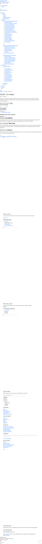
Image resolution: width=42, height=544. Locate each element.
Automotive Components (10, 46)
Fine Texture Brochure (10, 60)
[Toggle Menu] (0, 4)
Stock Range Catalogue (9, 63)
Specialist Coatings (8, 22)
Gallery (4, 84)
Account (4, 417)
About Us (6, 221)
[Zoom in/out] (0, 542)
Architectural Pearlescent (10, 26)
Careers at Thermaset (7, 414)
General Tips (7, 73)
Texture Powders (8, 35)
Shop (3, 85)
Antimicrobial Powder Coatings (11, 23)
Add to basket (3, 108)
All (3, 91)
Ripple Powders (8, 37)
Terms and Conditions (7, 446)
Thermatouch (7, 33)
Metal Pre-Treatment (9, 69)
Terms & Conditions (8, 225)
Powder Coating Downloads (8, 444)
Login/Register (4, 5)
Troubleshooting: (8, 72)
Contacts (5, 442)
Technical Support (6, 66)
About (4, 15)
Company (3, 13)
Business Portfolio (6, 17)
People (4, 16)
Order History (6, 419)
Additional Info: (8, 78)
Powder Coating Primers (9, 28)
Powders (3, 19)
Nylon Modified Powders (9, 27)
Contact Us (5, 217)
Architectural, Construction (10, 48)
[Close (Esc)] (3, 542)
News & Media (6, 18)
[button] (2, 88)
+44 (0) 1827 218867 (7, 438)
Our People (5, 410)
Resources (4, 65)
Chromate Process (8, 77)
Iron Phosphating (8, 74)
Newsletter (5, 422)
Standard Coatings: (8, 34)
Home (3, 12)
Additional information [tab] (6, 112)
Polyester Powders (8, 39)
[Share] (2, 542)
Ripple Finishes (8, 62)
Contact (3, 87)
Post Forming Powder (9, 29)
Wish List (5, 421)
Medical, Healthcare (9, 50)
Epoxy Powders (8, 41)
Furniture (7, 51)
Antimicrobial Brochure (10, 57)
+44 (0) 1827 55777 (3, 0)
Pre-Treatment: (8, 68)
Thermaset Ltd (7, 534)
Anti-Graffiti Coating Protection (11, 32)
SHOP (1, 90)
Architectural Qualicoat (9, 24)
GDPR (4, 420)
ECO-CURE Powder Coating (10, 30)
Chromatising (7, 71)
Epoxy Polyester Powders (10, 40)
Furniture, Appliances (7, 431)
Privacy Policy (7, 224)
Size (1, 103)
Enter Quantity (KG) (4, 104)
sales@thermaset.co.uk (4, 1)
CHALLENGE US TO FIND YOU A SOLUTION (8, 136)
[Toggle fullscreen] (1, 542)
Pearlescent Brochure (10, 58)
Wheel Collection (8, 56)
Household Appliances (9, 52)
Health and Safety (8, 80)
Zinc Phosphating (8, 76)
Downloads (5, 83)
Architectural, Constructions (8, 427)
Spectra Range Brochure (9, 61)
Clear (11, 103)
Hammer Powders (8, 38)
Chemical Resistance (9, 79)
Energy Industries (8, 49)
